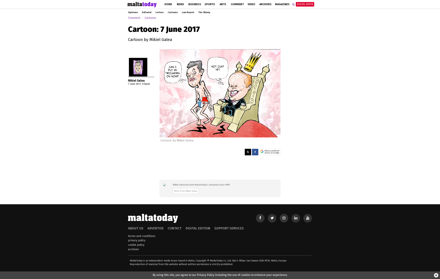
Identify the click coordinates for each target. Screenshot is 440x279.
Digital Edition (198, 228)
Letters (160, 12)
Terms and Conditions (141, 236)
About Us (135, 228)
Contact (175, 228)
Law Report (188, 12)
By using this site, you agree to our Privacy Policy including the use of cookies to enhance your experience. (220, 275)
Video (251, 4)
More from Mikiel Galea (185, 191)
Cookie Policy (136, 244)
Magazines (282, 4)
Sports (210, 4)
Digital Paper (305, 4)
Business (194, 4)
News (180, 4)
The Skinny (204, 12)
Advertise (155, 228)
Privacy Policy (136, 240)
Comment (237, 4)
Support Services (229, 228)
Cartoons (173, 12)
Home (168, 4)
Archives (265, 4)
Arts (223, 4)
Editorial (146, 12)
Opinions (133, 12)
